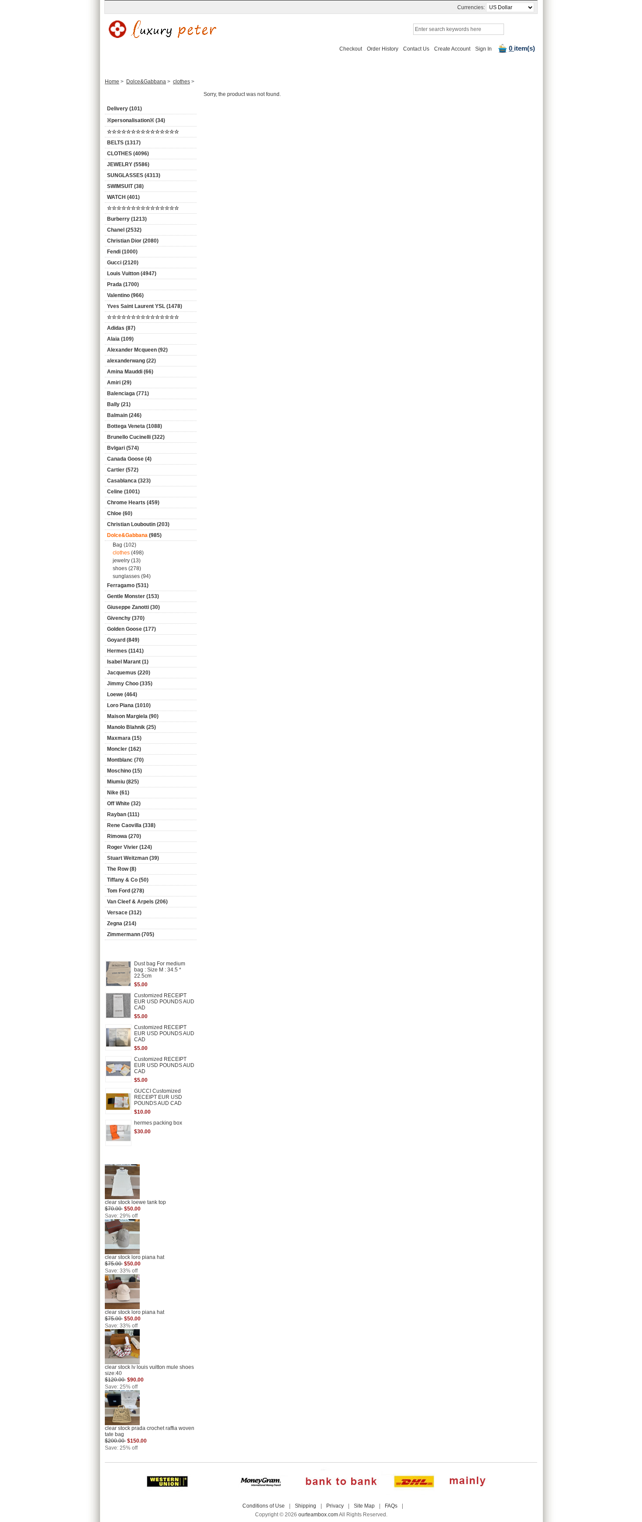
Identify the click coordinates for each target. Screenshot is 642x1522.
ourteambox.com (318, 1515)
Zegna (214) (121, 923)
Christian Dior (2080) (133, 241)
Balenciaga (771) (128, 393)
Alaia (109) (120, 339)
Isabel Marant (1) (127, 662)
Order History (382, 49)
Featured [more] (137, 950)
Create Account (452, 49)
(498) (128, 553)
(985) (134, 535)
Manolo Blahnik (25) (131, 727)
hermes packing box (158, 1123)
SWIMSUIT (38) (125, 186)
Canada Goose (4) (129, 459)
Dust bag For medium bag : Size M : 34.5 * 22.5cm (159, 970)
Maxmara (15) (124, 738)
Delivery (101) (124, 109)
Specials (453, 65)
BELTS (245, 65)
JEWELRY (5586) (128, 164)
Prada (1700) (123, 284)
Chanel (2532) (124, 230)
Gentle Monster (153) (133, 596)
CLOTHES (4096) (128, 153)
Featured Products (406, 65)
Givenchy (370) (126, 618)
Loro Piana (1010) (129, 705)
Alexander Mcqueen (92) (137, 350)
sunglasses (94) (132, 576)
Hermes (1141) (125, 651)
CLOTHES (278, 65)
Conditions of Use (263, 1506)
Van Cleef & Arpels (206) (137, 902)
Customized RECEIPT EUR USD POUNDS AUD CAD (164, 1001)
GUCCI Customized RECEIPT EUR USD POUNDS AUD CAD (158, 1097)
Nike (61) (118, 793)
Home (137, 65)
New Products (175, 65)
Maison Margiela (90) (133, 716)
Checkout (350, 49)
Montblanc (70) (125, 760)
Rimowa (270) (124, 836)
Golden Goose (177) (131, 629)
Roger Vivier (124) (129, 847)
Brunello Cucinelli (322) (136, 437)
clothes (181, 82)
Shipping (305, 1506)
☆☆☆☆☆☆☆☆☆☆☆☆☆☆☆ (143, 132)
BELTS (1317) (124, 143)
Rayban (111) (123, 814)
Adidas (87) (121, 328)
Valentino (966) (125, 295)
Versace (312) (124, 913)
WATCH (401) (123, 197)
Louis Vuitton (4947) (131, 273)
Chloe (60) (119, 513)
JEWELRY (316, 65)
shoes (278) (127, 568)
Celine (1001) (123, 492)
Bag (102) (124, 545)
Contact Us (416, 49)
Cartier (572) (122, 470)
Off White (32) (124, 803)
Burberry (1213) (127, 219)
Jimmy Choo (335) (129, 684)
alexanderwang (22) (131, 361)
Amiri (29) (119, 383)
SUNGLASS (356, 65)
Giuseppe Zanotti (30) (133, 607)
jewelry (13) (127, 560)
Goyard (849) (123, 640)
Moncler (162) (124, 749)
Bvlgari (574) (123, 448)
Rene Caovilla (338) (131, 825)
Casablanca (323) (129, 481)
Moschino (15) (124, 771)
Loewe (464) (122, 694)
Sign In (483, 49)
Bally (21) (119, 404)
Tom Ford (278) (125, 891)
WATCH (214, 65)
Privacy (335, 1506)
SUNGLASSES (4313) (133, 175)
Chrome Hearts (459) (133, 502)
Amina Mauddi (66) (130, 372)
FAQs (391, 1506)
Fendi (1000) (122, 252)
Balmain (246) (124, 415)
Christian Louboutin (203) (138, 524)
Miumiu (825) (123, 782)
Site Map (364, 1506)
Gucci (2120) (122, 263)
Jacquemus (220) (128, 673)
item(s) (522, 48)
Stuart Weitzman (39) (133, 858)
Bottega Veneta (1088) (134, 426)
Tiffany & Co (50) (127, 880)
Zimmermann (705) (130, 934)
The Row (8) (121, 869)
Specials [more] (136, 1158)
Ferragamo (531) (127, 585)
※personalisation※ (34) (136, 120)
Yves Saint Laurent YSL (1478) (144, 306)
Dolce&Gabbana (146, 82)
